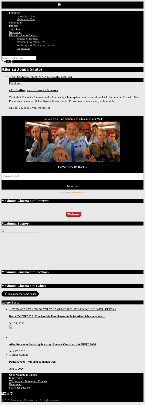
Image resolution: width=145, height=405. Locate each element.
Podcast (13, 25)
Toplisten (14, 28)
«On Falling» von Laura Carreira (33, 90)
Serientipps (15, 22)
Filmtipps (14, 12)
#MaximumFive (26, 19)
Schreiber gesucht (27, 38)
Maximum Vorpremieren (31, 41)
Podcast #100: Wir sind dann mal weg (32, 361)
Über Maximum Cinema (23, 35)
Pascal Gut (43, 107)
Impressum (23, 48)
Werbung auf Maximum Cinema (36, 45)
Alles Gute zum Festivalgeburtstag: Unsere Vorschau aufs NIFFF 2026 (52, 344)
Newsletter (15, 32)
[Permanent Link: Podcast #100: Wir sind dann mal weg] (19, 354)
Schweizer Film (26, 16)
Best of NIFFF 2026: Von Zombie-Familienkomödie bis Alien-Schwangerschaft (57, 316)
